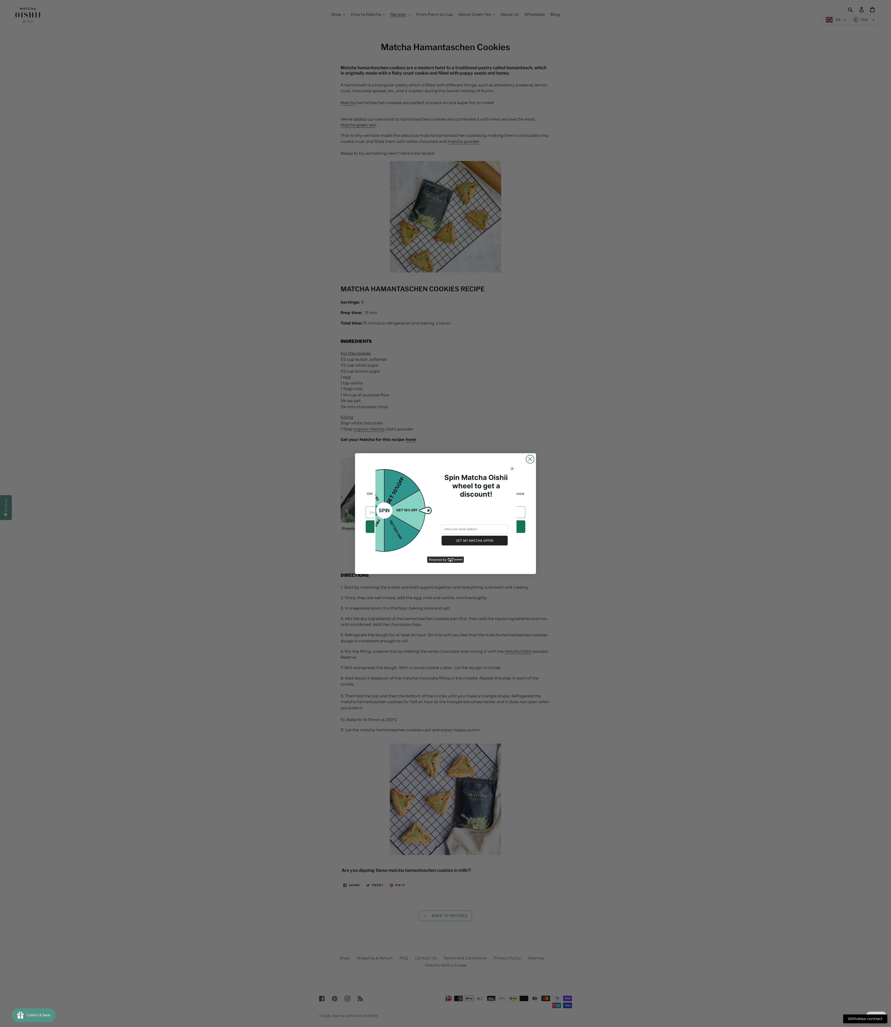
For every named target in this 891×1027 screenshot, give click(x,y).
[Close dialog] (530, 459)
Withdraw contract (865, 1019)
